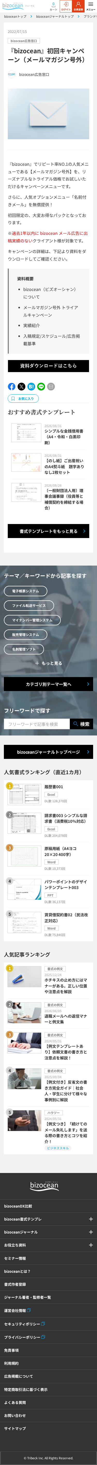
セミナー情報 (15, 1258)
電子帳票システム (25, 590)
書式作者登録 (15, 1284)
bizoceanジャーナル (21, 1232)
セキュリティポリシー (22, 1324)
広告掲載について (18, 1376)
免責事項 (11, 1350)
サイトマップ (15, 1428)
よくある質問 (15, 1402)
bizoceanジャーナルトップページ (48, 752)
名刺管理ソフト (24, 649)
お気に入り (26, 398)
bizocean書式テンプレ (23, 1219)
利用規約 (11, 1363)
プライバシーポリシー (22, 1337)
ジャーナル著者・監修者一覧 (27, 1297)
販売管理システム (25, 634)
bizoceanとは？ (17, 1271)
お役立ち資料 (15, 1245)
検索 (84, 723)
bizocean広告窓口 (24, 40)
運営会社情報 (15, 1310)
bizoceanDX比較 (18, 1206)
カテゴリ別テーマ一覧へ (48, 684)
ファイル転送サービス (29, 605)
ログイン (66, 9)
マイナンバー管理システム (32, 620)
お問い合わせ (15, 1415)
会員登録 (78, 9)
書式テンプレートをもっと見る (49, 531)
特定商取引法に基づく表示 (26, 1389)
